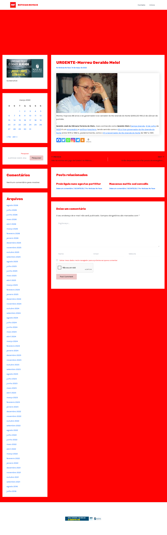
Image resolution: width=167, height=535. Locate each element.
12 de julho (151, 126)
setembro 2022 (14, 425)
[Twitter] (63, 140)
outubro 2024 (13, 308)
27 (9, 129)
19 (41, 120)
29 (20, 129)
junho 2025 (12, 271)
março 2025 (12, 285)
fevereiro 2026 (13, 233)
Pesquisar (25, 154)
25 (35, 124)
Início (152, 5)
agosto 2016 (12, 486)
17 (30, 120)
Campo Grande (138, 126)
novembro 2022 (14, 416)
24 (30, 124)
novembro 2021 (14, 472)
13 (9, 120)
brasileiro (91, 129)
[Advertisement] (83, 28)
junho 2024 (12, 327)
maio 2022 (12, 444)
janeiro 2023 (12, 407)
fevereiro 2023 (13, 402)
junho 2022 (12, 439)
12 (41, 115)
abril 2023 (11, 392)
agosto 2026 (12, 205)
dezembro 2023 (14, 355)
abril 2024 (11, 336)
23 (25, 124)
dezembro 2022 (14, 411)
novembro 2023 (14, 360)
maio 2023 (12, 388)
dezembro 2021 (14, 467)
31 (30, 129)
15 (20, 120)
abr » (15, 136)
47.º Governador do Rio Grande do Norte (121, 133)
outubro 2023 (13, 364)
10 (30, 115)
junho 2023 (12, 383)
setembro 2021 (13, 481)
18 (35, 120)
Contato (141, 5)
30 (25, 129)
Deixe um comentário (64, 188)
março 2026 (12, 229)
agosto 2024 (12, 317)
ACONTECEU (79, 188)
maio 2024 (12, 332)
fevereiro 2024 (13, 346)
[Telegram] (78, 140)
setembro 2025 (14, 257)
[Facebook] (58, 140)
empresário (72, 129)
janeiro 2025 (12, 294)
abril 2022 (11, 449)
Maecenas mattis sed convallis (128, 183)
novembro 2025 (14, 247)
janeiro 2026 (12, 238)
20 (9, 124)
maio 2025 (12, 275)
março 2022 (12, 453)
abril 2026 (11, 224)
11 (35, 115)
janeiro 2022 (12, 463)
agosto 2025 (12, 261)
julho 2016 (11, 491)
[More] (82, 140)
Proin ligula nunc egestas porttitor (78, 183)
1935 (58, 129)
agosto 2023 (12, 374)
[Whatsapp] (68, 140)
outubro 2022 (13, 421)
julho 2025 (12, 266)
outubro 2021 (13, 477)
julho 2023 (12, 378)
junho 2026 (12, 214)
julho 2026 (12, 210)
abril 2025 (11, 280)
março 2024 (12, 341)
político (83, 129)
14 (14, 120)
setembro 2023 (14, 369)
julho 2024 (12, 322)
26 (40, 124)
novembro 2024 (14, 303)
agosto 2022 (12, 430)
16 (25, 120)
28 (14, 129)
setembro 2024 (14, 313)
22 (20, 124)
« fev (9, 136)
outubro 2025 (13, 252)
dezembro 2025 (14, 242)
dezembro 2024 (14, 299)
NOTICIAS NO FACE (28, 5)
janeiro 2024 (12, 350)
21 (14, 124)
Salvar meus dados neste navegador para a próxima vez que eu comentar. (89, 260)
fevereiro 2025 (13, 289)
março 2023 (12, 397)
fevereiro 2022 (13, 458)
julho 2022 (12, 435)
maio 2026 (12, 219)
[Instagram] (73, 140)
